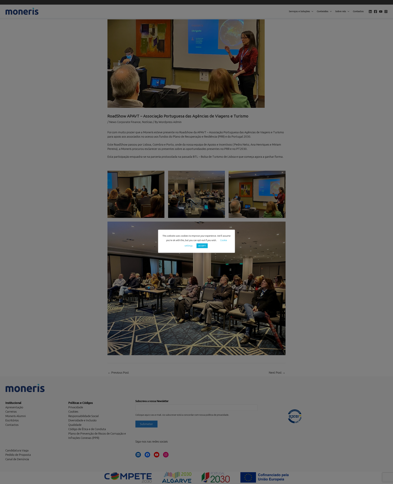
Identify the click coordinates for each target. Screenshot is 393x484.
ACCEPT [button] (202, 246)
